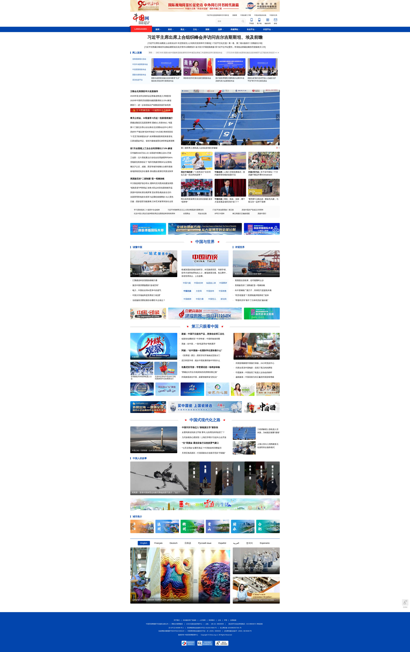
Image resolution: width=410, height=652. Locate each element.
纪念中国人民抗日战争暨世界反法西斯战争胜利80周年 (154, 213)
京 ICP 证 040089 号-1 (176, 628)
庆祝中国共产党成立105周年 (252, 210)
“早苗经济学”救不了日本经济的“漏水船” (251, 300)
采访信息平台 (137, 80)
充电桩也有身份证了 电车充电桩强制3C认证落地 (151, 162)
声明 (225, 620)
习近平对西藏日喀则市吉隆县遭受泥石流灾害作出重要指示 (170, 47)
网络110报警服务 (177, 624)
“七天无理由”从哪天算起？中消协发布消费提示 (202, 448)
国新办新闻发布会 (139, 75)
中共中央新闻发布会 (140, 64)
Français (158, 543)
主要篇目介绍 (256, 43)
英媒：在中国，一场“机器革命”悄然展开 (198, 344)
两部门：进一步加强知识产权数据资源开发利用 (150, 105)
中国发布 (210, 291)
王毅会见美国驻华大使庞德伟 (144, 91)
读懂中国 (137, 247)
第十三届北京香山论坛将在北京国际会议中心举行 (151, 127)
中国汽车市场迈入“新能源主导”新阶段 (200, 427)
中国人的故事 (140, 458)
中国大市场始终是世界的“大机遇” (146, 295)
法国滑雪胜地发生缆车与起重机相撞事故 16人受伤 (151, 197)
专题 (170, 123)
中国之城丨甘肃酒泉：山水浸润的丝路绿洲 (148, 450)
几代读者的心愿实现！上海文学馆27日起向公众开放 (204, 437)
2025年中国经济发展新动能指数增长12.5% (148, 100)
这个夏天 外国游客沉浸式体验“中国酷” (250, 356)
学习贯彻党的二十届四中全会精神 (147, 210)
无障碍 (405, 607)
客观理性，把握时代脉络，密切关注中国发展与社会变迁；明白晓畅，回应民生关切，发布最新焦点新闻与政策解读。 (205, 273)
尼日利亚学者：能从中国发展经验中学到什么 (201, 360)
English (143, 543)
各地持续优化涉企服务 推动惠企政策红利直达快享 (151, 171)
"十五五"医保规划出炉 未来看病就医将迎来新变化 (151, 136)
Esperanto (265, 543)
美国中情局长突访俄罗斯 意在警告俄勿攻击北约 (150, 192)
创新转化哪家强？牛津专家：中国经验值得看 (201, 339)
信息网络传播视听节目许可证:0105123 (171, 631)
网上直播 (137, 52)
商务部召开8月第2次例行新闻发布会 (197, 78)
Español (222, 543)
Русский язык (204, 543)
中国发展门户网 (245, 15)
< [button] (276, 53)
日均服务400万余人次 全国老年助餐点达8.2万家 (150, 153)
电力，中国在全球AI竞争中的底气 (146, 290)
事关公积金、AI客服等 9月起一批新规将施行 (151, 118)
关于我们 (177, 620)
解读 (169, 100)
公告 (219, 620)
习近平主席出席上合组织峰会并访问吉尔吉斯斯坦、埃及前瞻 (205, 37)
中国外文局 (273, 15)
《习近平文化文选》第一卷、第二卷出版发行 (230, 43)
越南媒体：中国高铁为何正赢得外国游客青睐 (255, 377)
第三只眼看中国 (205, 326)
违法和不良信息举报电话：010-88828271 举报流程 (245, 624)
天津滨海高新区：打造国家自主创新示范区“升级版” (203, 453)
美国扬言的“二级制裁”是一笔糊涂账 (147, 178)
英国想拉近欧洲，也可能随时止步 (249, 280)
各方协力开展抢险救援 (205, 47)
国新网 (234, 15)
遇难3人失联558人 (160, 123)
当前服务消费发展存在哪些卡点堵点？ (148, 300)
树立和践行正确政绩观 (241, 213)
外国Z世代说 (253, 172)
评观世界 (240, 247)
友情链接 (233, 620)
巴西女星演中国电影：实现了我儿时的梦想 (254, 368)
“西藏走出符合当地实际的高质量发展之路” (199, 372)
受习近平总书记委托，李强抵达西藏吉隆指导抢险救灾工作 (240, 47)
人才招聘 (203, 620)
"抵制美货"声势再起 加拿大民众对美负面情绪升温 (151, 188)
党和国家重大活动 (139, 59)
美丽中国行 (262, 213)
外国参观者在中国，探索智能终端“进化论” (199, 377)
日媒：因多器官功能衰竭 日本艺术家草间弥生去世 (151, 201)
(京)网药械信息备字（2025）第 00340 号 (238, 631)
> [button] (278, 53)
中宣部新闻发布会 (139, 69)
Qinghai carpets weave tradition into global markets (156, 600)
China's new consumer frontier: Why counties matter (254, 600)
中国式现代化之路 (205, 420)
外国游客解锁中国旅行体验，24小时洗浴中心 (255, 363)
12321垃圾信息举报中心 (194, 624)
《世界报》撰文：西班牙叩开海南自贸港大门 (201, 355)
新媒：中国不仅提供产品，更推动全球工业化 (203, 334)
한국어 (249, 543)
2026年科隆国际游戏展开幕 (192, 148)
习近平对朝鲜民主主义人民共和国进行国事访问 (186, 210)
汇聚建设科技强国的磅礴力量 (144, 280)
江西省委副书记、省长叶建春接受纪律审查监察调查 (152, 141)
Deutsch (173, 543)
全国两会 (186, 213)
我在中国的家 (187, 172)
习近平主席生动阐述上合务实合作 (162, 43)
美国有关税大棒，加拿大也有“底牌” (248, 274)
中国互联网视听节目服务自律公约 (157, 624)
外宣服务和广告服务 (189, 620)
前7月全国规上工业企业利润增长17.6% (148, 148)
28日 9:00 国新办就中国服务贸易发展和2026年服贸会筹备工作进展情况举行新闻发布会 (189, 53)
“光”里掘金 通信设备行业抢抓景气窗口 (200, 443)
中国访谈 (218, 199)
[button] (278, 117)
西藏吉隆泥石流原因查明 (140, 123)
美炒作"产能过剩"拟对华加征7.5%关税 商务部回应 (151, 132)
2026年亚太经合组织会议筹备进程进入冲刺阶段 (150, 96)
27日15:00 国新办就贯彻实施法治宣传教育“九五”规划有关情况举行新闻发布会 (256, 53)
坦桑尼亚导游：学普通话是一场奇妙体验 (201, 367)
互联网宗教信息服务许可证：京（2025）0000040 (204, 631)
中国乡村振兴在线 (260, 15)
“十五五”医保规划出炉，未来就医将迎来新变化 (150, 274)
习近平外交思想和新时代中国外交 (218, 15)
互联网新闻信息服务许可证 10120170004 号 (202, 628)
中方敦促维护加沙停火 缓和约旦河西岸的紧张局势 (151, 183)
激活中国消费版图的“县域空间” (145, 285)
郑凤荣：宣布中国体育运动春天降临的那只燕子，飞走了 (156, 492)
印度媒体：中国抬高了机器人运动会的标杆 (254, 372)
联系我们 (212, 620)
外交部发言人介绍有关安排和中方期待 (194, 43)
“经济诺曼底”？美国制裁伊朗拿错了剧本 (252, 295)
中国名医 (218, 172)
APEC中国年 (220, 213)
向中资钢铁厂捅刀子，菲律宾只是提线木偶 (253, 290)
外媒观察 (135, 357)
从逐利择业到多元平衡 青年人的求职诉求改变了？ (203, 432)
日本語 (188, 543)
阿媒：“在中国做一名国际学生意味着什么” (202, 350)
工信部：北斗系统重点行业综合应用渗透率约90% (151, 158)
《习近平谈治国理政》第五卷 (223, 210)
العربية (236, 543)
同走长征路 (202, 213)
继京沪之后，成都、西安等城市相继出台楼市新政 (151, 167)
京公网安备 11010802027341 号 (230, 628)
